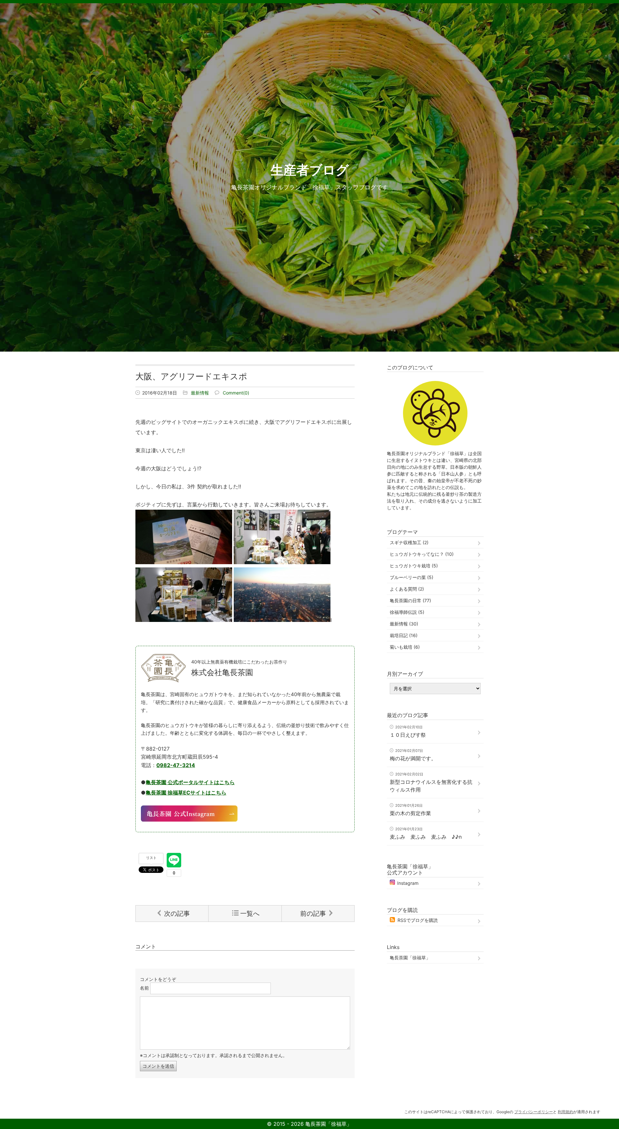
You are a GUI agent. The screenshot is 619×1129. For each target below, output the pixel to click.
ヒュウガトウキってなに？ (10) (422, 554)
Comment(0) (236, 392)
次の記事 (177, 913)
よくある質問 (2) (407, 589)
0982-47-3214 (175, 765)
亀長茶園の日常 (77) (410, 600)
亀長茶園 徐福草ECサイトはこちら (186, 792)
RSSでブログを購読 (418, 920)
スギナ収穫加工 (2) (409, 542)
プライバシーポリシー (533, 1111)
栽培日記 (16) (404, 635)
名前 (144, 988)
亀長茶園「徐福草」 (410, 957)
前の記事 (313, 913)
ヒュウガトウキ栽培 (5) (414, 565)
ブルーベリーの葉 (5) (411, 577)
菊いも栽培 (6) (405, 647)
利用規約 (565, 1111)
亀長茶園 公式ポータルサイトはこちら (190, 782)
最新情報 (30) (404, 623)
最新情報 (200, 392)
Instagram (407, 883)
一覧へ (250, 913)
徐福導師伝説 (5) (407, 612)
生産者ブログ (309, 170)
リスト (151, 857)
